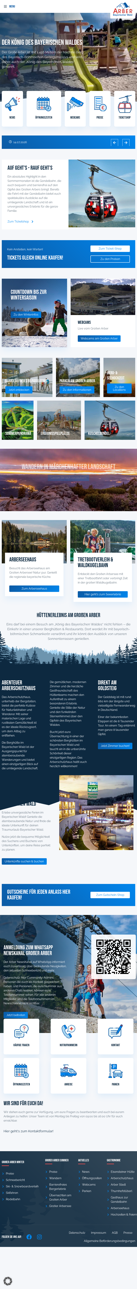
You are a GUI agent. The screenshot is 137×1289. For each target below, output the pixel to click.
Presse (127, 1232)
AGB (115, 1232)
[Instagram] (39, 1237)
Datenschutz (77, 1232)
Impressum (98, 1232)
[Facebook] (29, 1237)
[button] (5, 6)
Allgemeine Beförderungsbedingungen (109, 1241)
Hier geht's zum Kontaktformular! (29, 1131)
